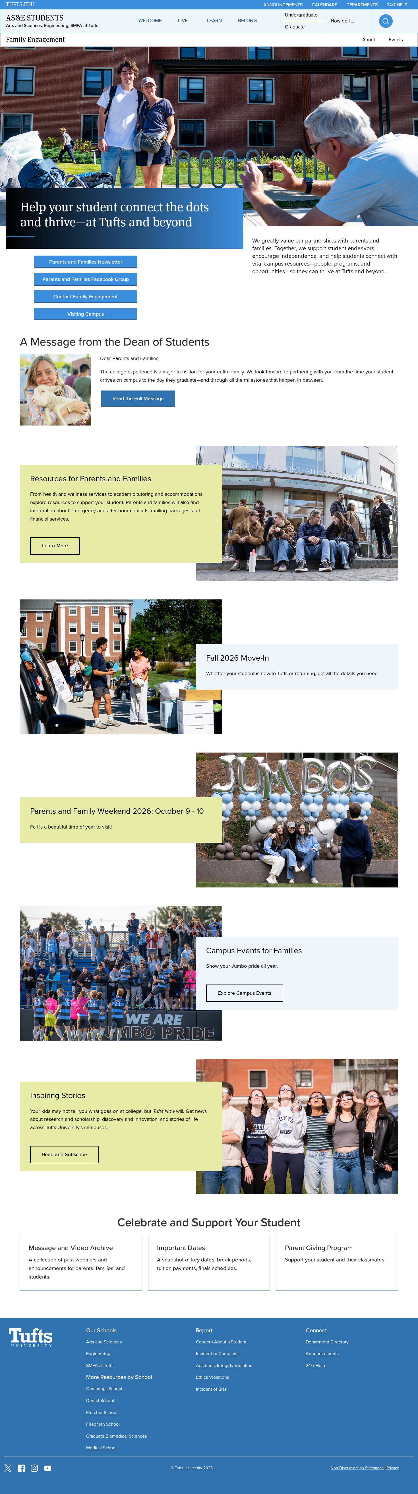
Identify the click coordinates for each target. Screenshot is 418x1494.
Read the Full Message (138, 398)
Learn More (55, 545)
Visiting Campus (85, 314)
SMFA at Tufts (99, 1365)
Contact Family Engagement (85, 296)
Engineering (98, 1353)
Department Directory (327, 1342)
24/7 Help (315, 1365)
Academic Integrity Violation (224, 1365)
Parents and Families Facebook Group (86, 279)
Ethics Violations (212, 1377)
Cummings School (104, 1388)
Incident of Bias (211, 1389)
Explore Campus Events (244, 993)
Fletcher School (101, 1412)
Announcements (322, 1353)
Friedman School (103, 1424)
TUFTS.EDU (20, 4)
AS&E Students (35, 18)
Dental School (100, 1400)
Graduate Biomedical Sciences (116, 1436)
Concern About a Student (221, 1342)
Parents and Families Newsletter (85, 262)
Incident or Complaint (217, 1353)
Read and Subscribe (64, 1154)
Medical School (101, 1447)
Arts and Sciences (104, 1342)
